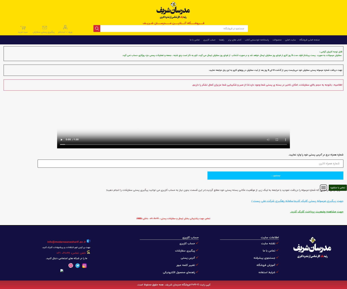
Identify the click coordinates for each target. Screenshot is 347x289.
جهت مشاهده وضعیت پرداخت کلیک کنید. (316, 212)
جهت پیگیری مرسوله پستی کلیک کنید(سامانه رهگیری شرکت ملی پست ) (297, 201)
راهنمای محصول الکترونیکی (179, 272)
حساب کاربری (187, 243)
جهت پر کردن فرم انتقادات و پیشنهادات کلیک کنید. (66, 247)
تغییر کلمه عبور (185, 265)
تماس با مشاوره (337, 187)
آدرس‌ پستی (188, 258)
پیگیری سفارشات (185, 251)
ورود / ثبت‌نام (65, 32)
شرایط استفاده (267, 272)
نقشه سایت (268, 243)
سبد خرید (23, 29)
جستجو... (275, 175)
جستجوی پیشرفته (264, 258)
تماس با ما (269, 251)
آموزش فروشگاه (266, 265)
